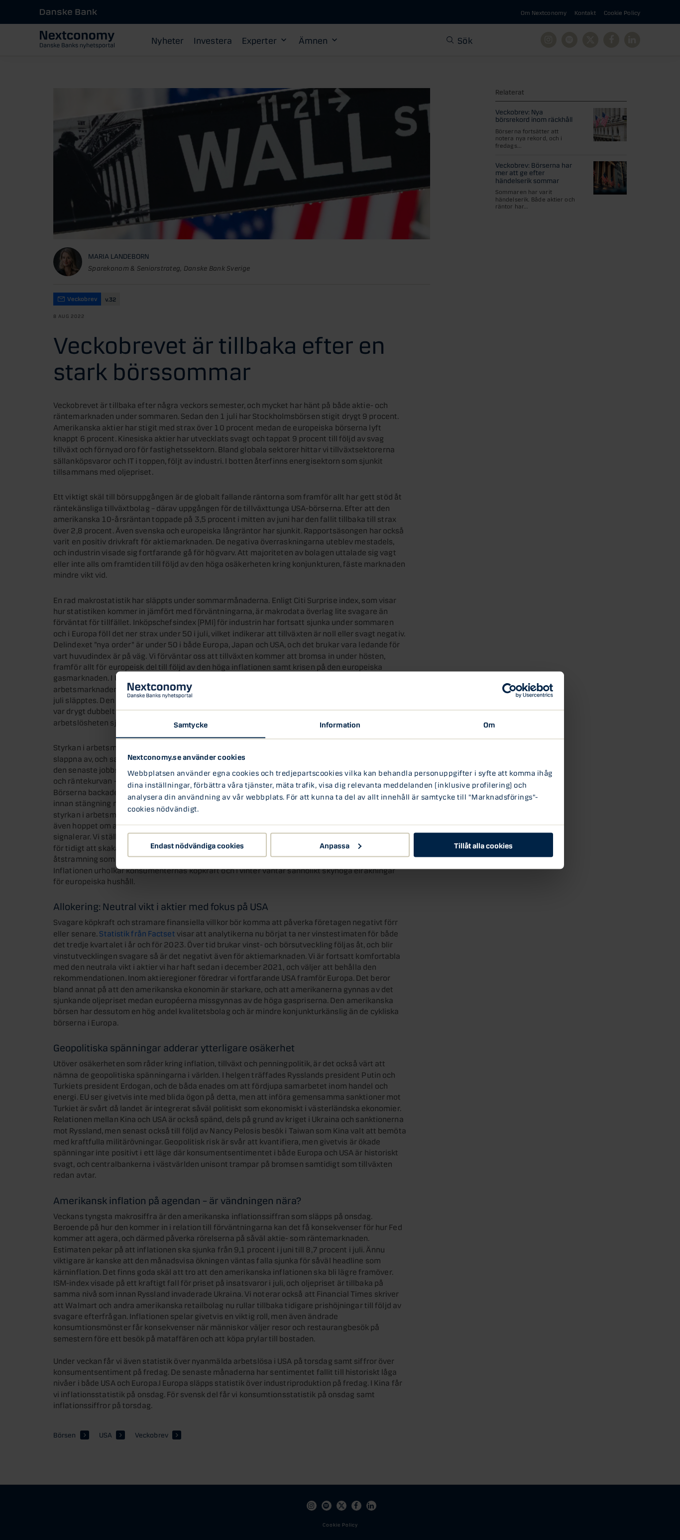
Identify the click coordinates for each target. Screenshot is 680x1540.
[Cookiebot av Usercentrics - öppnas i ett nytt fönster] (509, 690)
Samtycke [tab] (191, 723)
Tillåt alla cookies (483, 844)
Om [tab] (489, 723)
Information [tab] (340, 723)
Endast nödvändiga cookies (197, 844)
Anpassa (334, 844)
